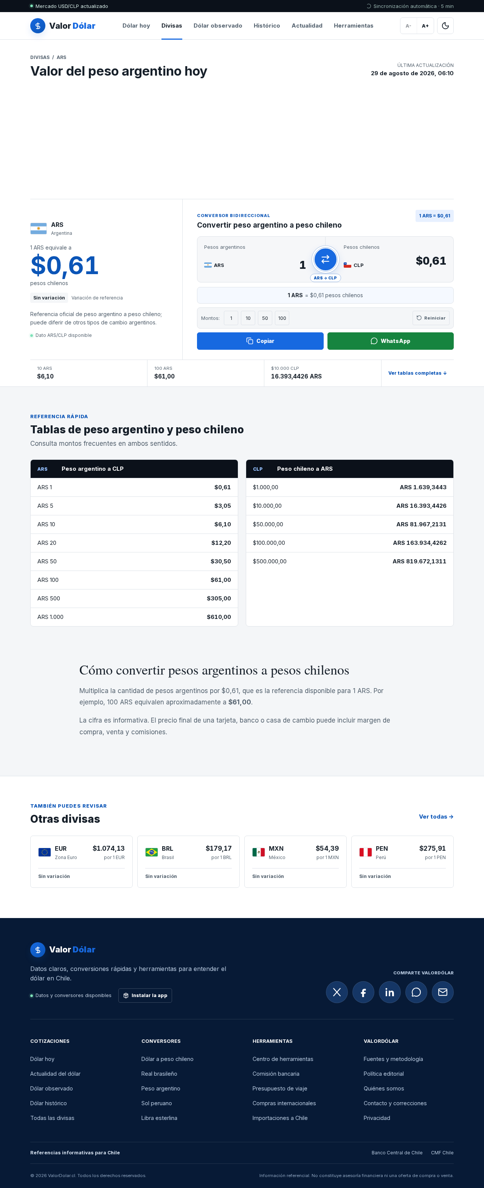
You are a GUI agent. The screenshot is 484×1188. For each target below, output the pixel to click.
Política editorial (384, 1073)
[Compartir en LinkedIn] (390, 992)
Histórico (267, 25)
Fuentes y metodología (393, 1059)
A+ (425, 26)
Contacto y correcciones (395, 1103)
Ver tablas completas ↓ (417, 373)
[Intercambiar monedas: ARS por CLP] (325, 259)
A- (408, 26)
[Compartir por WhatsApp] (416, 992)
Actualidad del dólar (55, 1073)
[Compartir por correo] (443, 992)
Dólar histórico (48, 1103)
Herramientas (354, 25)
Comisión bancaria (276, 1073)
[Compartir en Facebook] (363, 992)
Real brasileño (159, 1073)
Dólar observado (218, 25)
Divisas (171, 25)
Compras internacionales (284, 1103)
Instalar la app (150, 995)
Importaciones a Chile (280, 1118)
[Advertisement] (242, 142)
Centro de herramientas (283, 1059)
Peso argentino (160, 1088)
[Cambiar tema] (445, 25)
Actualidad (307, 25)
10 (248, 318)
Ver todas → (436, 816)
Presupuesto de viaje (280, 1088)
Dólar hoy (136, 25)
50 (265, 318)
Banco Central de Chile (397, 1152)
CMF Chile (442, 1152)
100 (282, 318)
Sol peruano (156, 1103)
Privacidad (377, 1118)
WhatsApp (395, 341)
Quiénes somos (384, 1088)
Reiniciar (435, 318)
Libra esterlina (159, 1118)
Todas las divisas (52, 1118)
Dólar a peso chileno (167, 1059)
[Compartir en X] (337, 992)
